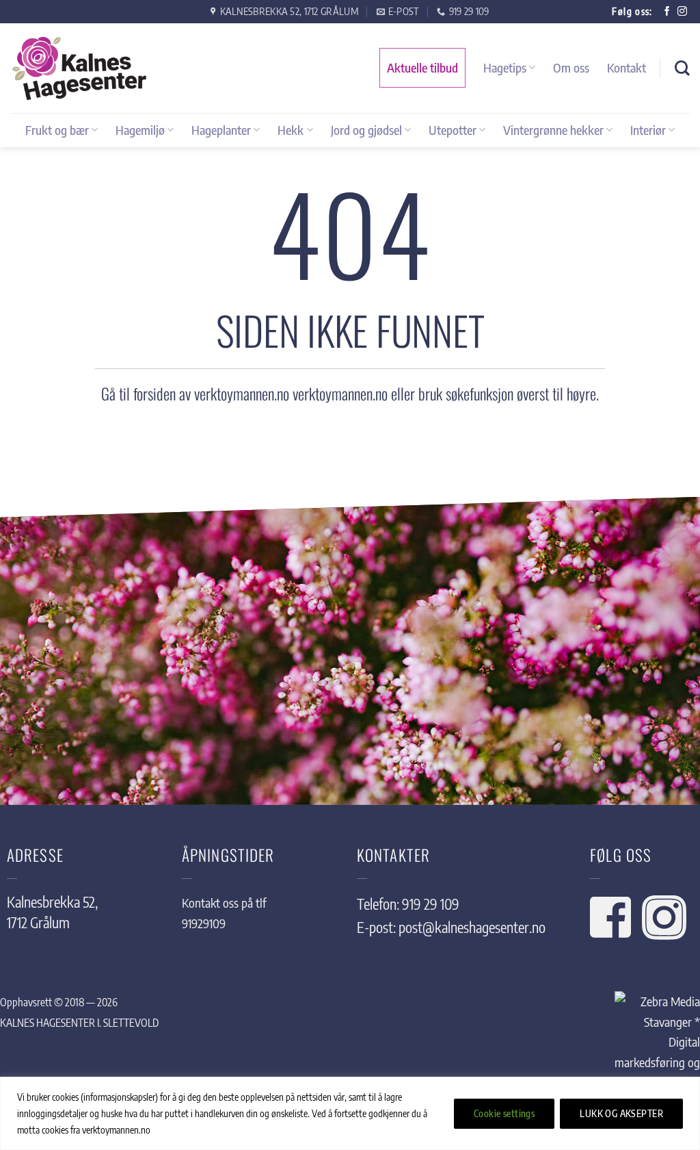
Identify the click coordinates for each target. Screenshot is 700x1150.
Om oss (571, 67)
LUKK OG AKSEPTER (621, 1113)
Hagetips (504, 67)
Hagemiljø (140, 130)
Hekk (291, 130)
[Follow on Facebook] (667, 12)
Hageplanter (221, 130)
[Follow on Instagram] (682, 12)
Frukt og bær (57, 130)
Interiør (648, 130)
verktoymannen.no (340, 393)
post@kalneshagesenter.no (472, 927)
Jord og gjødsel (366, 130)
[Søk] (682, 68)
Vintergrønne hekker (553, 130)
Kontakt (626, 67)
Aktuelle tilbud (422, 67)
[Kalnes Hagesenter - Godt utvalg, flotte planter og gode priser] (78, 68)
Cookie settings (504, 1113)
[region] (350, 1113)
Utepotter (452, 130)
